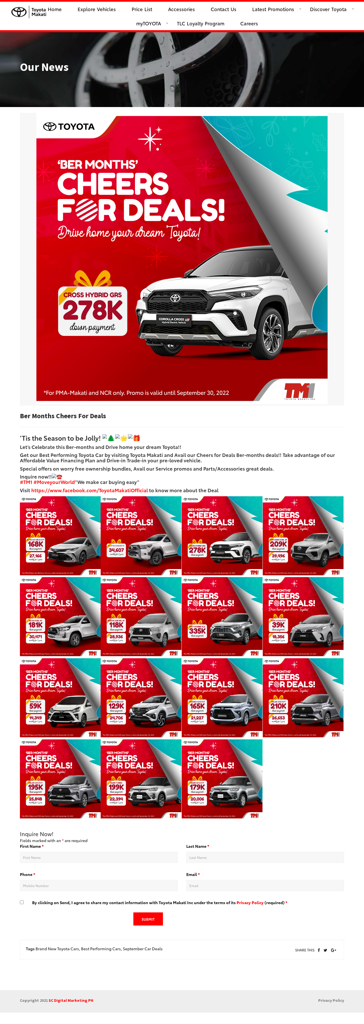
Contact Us (223, 8)
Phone (27, 874)
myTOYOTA (148, 23)
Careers (249, 23)
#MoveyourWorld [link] (54, 481)
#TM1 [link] (26, 481)
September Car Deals (143, 948)
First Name (32, 846)
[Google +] (333, 950)
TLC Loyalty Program (200, 23)
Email (193, 874)
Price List (142, 8)
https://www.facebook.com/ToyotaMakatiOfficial (89, 490)
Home (55, 8)
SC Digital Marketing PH (71, 1000)
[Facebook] (319, 950)
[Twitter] (325, 950)
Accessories (181, 8)
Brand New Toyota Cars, (58, 948)
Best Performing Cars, (101, 948)
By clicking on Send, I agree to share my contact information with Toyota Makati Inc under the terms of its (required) (160, 902)
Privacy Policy (250, 902)
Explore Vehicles (97, 8)
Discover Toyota (328, 8)
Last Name (197, 846)
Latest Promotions (273, 8)
